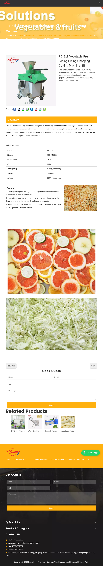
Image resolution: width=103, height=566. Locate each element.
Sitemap (73, 562)
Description (14, 119)
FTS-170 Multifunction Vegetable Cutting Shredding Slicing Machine (18, 431)
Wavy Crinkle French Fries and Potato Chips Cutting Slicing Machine (35, 431)
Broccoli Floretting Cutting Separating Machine (51, 431)
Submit (51, 405)
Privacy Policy (83, 562)
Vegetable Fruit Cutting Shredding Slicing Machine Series (68, 431)
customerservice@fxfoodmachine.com (24, 543)
